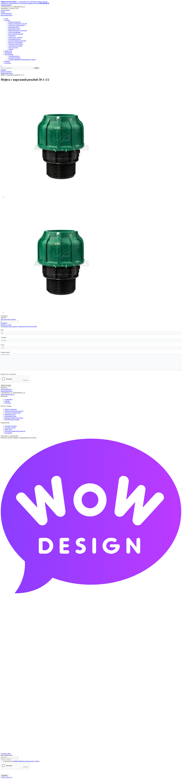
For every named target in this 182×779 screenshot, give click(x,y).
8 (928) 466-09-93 (6, 13)
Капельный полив (10, 416)
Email (2, 345)
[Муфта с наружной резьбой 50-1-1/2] (61, 197)
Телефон (3, 337)
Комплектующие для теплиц (14, 418)
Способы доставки (11, 426)
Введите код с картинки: (8, 374)
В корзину (4, 323)
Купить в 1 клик (6, 325)
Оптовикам (8, 433)
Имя (2, 330)
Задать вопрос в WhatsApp (22, 326)
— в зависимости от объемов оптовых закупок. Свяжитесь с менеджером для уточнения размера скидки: (25, 2)
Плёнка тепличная (10, 409)
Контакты (8, 403)
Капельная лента (10, 414)
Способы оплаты (10, 427)
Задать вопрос (5, 10)
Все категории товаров (12, 419)
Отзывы (7, 401)
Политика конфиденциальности (15, 431)
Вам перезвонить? (7, 15)
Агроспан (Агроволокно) (13, 412)
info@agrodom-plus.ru (7, 394)
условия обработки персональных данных (25, 761)
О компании (9, 399)
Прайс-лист (8, 429)
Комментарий (5, 352)
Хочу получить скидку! (8, 319)
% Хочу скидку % (6, 777)
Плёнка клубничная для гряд (14, 411)
